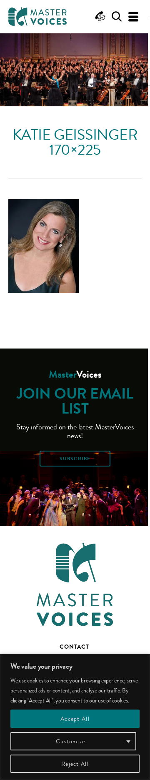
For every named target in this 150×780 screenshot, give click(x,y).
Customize (70, 741)
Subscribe (75, 458)
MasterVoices (37, 16)
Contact (74, 646)
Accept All (75, 719)
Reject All (75, 764)
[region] (75, 717)
